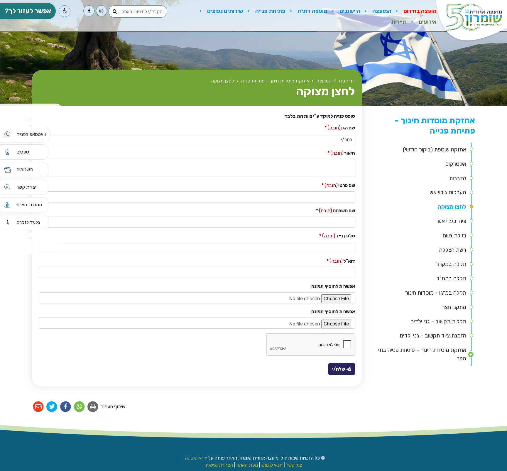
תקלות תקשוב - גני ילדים (438, 321)
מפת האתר (247, 465)
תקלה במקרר (451, 264)
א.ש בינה (192, 458)
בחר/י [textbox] (346, 139)
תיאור (341, 153)
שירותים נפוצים (224, 11)
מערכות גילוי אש (448, 192)
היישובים (349, 11)
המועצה (381, 11)
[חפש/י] (115, 11)
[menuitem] (414, 10)
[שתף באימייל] (38, 407)
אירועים (427, 21)
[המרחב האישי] (7, 204)
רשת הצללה (452, 250)
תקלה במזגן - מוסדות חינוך (435, 292)
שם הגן (340, 127)
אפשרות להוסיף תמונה (333, 286)
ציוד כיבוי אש (452, 221)
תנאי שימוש (272, 465)
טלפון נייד (337, 235)
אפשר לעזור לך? (28, 11)
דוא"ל (341, 261)
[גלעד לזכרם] (7, 222)
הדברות (457, 178)
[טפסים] (7, 152)
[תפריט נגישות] (64, 11)
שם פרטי (338, 185)
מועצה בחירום (419, 11)
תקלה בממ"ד (451, 278)
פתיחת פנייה (269, 11)
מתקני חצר (454, 307)
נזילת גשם (454, 235)
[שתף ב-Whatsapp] (79, 407)
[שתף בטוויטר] (52, 407)
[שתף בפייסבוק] (65, 407)
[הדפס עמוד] (93, 407)
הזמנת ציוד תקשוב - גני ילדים (433, 335)
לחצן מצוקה (452, 206)
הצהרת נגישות (219, 465)
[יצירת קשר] (7, 187)
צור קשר (294, 465)
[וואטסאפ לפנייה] (7, 134)
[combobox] (197, 139)
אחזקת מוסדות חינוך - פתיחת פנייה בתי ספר (422, 354)
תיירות (399, 20)
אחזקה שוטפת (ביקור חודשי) (434, 149)
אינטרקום (455, 164)
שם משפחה (335, 210)
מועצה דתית (311, 11)
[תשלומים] (7, 169)
